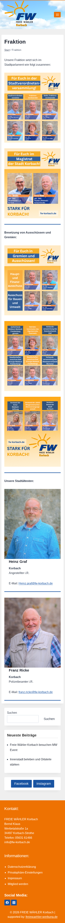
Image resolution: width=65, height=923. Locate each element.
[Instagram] (14, 902)
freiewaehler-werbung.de (42, 916)
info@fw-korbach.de (17, 842)
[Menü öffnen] (57, 14)
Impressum (15, 878)
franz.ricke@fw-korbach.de (36, 692)
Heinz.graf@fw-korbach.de (36, 583)
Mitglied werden (18, 884)
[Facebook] (7, 902)
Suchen (12, 712)
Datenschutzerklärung (22, 866)
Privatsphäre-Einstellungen (25, 872)
